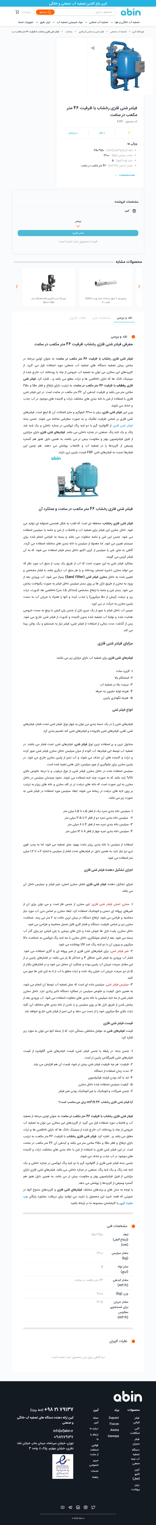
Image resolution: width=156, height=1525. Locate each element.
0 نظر (102, 133)
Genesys (113, 1436)
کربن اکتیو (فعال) (136, 1474)
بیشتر (78, 221)
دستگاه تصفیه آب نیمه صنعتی (135, 1457)
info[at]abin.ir (63, 1431)
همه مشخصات (127, 175)
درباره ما (94, 1428)
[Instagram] (85, 1508)
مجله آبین (96, 1420)
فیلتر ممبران (136, 1441)
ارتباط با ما (26, 12)
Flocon (114, 1424)
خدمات (94, 1471)
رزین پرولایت (135, 1487)
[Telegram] (70, 1508)
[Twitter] (93, 1508)
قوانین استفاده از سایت (94, 1450)
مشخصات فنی (101, 318)
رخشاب (68, 32)
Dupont (114, 1418)
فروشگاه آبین (138, 32)
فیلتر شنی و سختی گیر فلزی (91, 32)
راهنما (95, 1477)
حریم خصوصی (94, 1462)
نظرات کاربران (77, 318)
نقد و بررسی (124, 317)
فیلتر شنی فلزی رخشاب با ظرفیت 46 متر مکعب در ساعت (33, 32)
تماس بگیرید (78, 233)
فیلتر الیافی (136, 1420)
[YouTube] (62, 1508)
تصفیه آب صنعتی (118, 32)
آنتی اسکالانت (135, 1431)
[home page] (128, 12)
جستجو (43, 12)
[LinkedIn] (78, 1508)
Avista (114, 1430)
